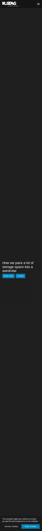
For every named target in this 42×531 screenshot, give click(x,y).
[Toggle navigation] (38, 4)
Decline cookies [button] (11, 526)
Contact (20, 276)
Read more (8, 276)
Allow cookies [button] (30, 526)
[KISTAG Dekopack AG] (10, 4)
